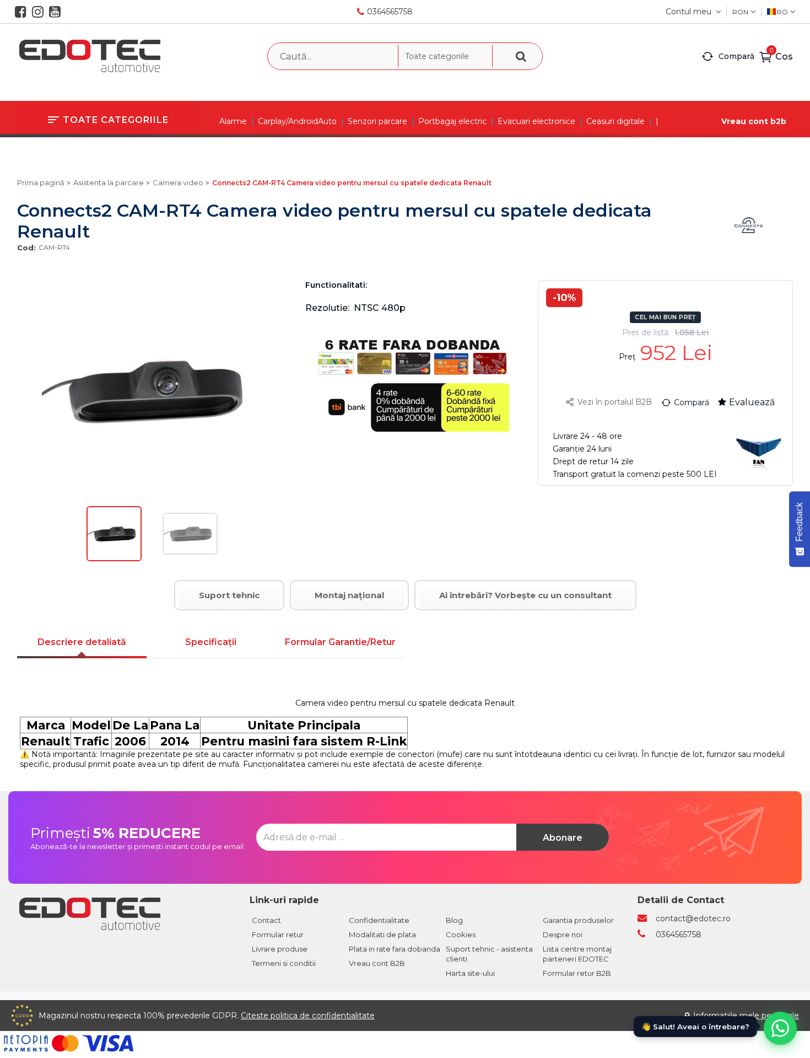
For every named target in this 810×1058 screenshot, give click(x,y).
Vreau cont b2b (753, 121)
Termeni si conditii (284, 963)
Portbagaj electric (452, 121)
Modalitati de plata (382, 934)
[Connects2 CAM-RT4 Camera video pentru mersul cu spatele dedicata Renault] (114, 558)
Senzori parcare (377, 121)
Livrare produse (279, 948)
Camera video (178, 182)
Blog (454, 920)
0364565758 (390, 12)
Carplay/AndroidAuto (297, 121)
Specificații (210, 642)
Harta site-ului (470, 973)
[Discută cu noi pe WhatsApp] (780, 1028)
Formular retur (278, 934)
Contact (266, 920)
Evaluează (752, 402)
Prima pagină (40, 182)
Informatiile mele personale (746, 1016)
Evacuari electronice (536, 121)
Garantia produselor (578, 920)
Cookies (461, 934)
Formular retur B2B (577, 973)
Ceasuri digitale (615, 121)
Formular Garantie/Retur (340, 642)
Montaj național (349, 595)
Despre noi (562, 934)
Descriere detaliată (81, 642)
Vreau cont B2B (377, 963)
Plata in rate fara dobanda (394, 948)
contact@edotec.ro (693, 918)
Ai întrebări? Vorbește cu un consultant (525, 595)
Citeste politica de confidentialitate (308, 1016)
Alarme (233, 121)
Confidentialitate (379, 920)
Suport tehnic (229, 595)
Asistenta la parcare (108, 182)
